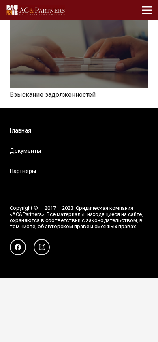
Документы (25, 150)
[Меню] (147, 10)
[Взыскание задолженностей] (79, 26)
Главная (20, 130)
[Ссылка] (35, 10)
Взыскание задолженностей (53, 94)
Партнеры (23, 171)
